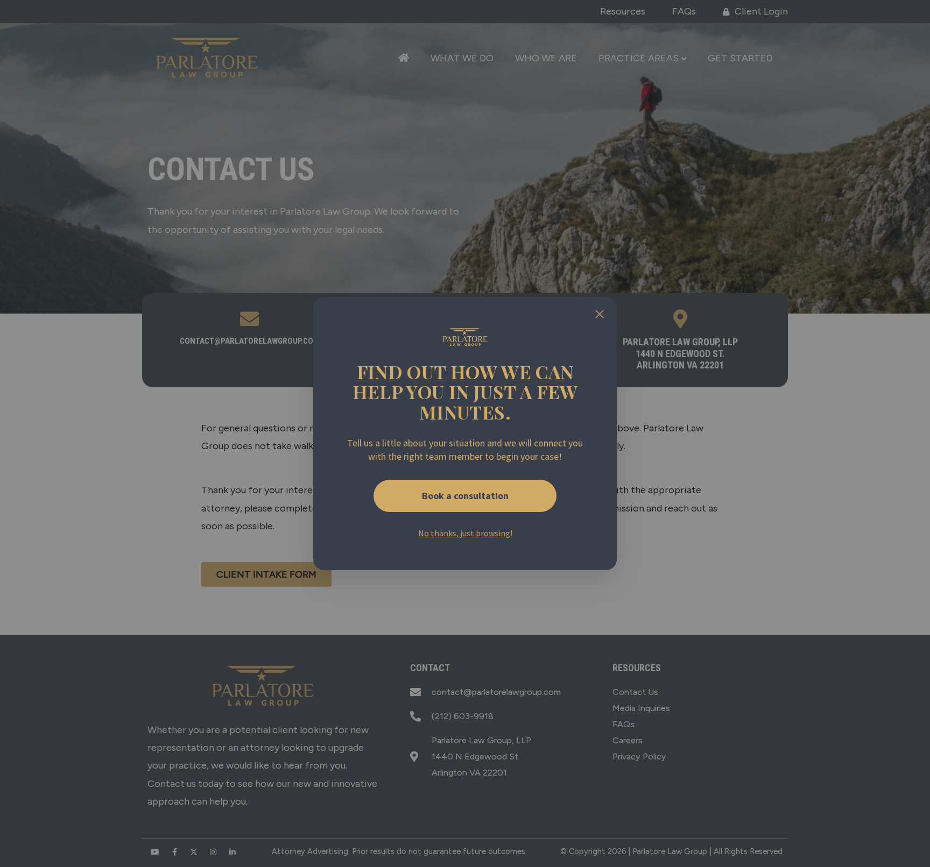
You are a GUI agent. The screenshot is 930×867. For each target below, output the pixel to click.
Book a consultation (465, 495)
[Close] (599, 314)
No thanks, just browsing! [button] (465, 533)
